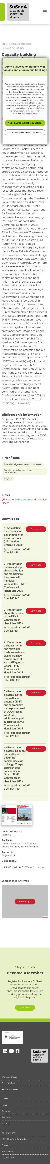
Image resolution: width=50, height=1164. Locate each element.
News (4, 1105)
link (40, 108)
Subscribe (25, 1007)
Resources (6, 1111)
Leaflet (45, 917)
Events (5, 1098)
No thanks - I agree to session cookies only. (25, 132)
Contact (5, 1145)
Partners (6, 1117)
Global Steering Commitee (14, 1139)
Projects (5, 1123)
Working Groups (9, 1077)
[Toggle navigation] (44, 12)
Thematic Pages (9, 1083)
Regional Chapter (10, 1089)
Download (36, 529)
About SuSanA (8, 1133)
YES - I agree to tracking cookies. (25, 123)
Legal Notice (8, 1157)
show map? (25, 901)
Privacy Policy (8, 1151)
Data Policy (32, 114)
